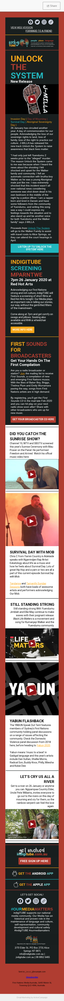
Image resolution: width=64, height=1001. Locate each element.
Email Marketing (23, 997)
